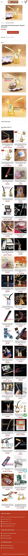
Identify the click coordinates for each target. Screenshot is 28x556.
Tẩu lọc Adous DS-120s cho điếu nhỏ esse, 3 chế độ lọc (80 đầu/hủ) (20, 163)
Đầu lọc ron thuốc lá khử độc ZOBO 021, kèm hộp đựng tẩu (7, 488)
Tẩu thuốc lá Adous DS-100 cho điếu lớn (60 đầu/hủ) (20, 235)
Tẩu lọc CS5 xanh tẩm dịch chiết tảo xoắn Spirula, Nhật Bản (7, 218)
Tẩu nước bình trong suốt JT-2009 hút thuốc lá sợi (20, 252)
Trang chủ (3, 22)
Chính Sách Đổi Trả (7, 535)
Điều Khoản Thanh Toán (8, 545)
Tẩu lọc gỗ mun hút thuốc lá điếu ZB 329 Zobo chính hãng (7, 324)
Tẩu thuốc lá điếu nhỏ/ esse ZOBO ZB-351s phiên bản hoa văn (20, 218)
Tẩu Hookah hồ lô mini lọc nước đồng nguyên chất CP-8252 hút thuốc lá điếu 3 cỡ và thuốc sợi (20, 505)
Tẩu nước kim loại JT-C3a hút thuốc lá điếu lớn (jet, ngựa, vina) (7, 270)
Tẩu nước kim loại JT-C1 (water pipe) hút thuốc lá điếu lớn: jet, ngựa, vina (7, 396)
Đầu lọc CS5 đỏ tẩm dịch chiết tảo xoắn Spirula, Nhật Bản (20, 433)
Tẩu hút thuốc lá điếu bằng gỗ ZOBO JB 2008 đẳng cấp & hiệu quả (7, 181)
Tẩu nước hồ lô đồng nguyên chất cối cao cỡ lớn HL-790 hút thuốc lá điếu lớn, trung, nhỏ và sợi (20, 289)
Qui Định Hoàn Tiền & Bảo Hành (9, 533)
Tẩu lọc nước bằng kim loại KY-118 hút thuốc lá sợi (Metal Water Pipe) (20, 181)
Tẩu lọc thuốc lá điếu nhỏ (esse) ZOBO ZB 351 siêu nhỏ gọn (20, 396)
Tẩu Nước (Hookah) (10, 22)
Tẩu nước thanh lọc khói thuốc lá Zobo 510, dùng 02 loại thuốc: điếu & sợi (7, 360)
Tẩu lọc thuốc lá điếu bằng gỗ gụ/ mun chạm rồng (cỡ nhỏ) (7, 234)
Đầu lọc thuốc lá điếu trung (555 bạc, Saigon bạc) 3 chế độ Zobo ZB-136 (7, 378)
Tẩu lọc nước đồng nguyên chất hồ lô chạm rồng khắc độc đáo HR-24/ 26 (7, 144)
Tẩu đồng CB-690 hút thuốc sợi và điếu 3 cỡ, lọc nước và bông (20, 307)
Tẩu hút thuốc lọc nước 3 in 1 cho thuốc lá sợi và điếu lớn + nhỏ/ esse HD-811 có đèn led (21, 415)
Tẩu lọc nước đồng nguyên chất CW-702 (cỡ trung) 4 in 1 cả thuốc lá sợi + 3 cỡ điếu (20, 144)
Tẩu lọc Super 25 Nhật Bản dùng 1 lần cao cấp (7, 469)
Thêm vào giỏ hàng (13, 32)
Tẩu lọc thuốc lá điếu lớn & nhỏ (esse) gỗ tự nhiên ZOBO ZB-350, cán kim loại (7, 433)
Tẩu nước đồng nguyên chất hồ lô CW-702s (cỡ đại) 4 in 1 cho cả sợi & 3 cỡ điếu (7, 163)
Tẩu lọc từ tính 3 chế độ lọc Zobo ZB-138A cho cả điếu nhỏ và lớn (20, 488)
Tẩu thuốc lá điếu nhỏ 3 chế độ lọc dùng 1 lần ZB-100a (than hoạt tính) (7, 252)
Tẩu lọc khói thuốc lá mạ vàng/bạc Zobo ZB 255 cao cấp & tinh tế (21, 451)
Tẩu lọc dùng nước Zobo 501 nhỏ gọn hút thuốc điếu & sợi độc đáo (7, 505)
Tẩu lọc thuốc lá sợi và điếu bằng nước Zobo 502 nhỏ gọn (7, 451)
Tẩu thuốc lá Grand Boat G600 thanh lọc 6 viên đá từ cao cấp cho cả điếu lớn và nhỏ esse (20, 341)
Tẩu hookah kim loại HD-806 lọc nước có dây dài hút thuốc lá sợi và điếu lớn (20, 199)
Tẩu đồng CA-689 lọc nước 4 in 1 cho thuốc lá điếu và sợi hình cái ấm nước (20, 270)
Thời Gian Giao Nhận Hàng (8, 548)
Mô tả (2, 42)
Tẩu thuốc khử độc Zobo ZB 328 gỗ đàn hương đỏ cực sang (20, 324)
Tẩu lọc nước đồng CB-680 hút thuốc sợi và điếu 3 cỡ (20, 360)
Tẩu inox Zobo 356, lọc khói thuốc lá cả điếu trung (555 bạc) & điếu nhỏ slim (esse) (20, 469)
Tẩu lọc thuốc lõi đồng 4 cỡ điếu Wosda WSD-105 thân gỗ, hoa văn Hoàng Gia (7, 289)
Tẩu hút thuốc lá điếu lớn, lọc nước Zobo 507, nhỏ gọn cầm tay (7, 307)
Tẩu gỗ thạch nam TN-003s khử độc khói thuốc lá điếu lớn (20, 378)
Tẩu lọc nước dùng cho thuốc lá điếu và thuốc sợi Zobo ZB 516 (7, 415)
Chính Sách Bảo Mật (7, 538)
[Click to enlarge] (3, 18)
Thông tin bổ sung (5, 121)
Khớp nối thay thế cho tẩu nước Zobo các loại (7, 341)
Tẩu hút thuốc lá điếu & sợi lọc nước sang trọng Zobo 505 (7, 199)
